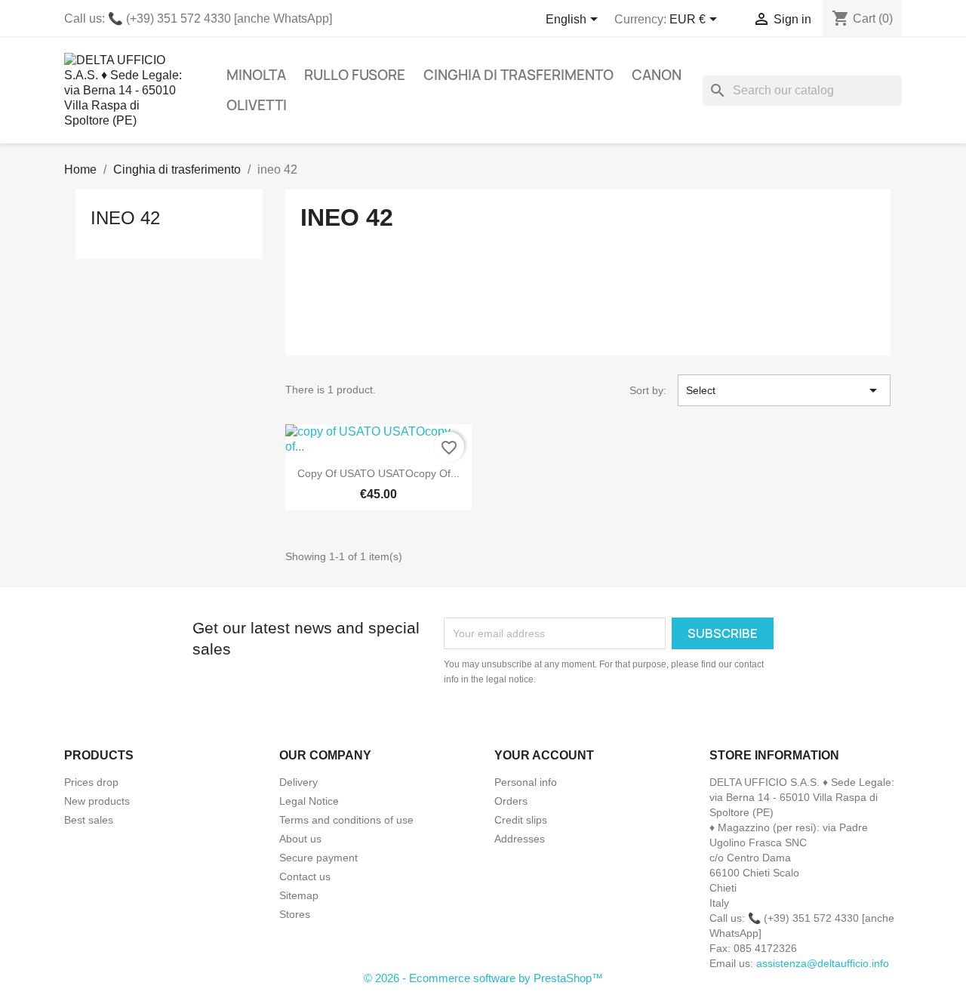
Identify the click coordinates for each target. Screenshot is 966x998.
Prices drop (91, 782)
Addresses (519, 839)
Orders (511, 801)
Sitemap (298, 895)
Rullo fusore (354, 75)
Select (784, 390)
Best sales (88, 820)
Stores (294, 914)
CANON (656, 75)
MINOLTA (256, 75)
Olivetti (256, 105)
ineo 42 (125, 218)
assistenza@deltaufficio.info (822, 963)
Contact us (305, 876)
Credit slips (520, 820)
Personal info (525, 782)
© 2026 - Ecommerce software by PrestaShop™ (483, 978)
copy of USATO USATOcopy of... (378, 473)
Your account (544, 755)
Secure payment (318, 858)
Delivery (298, 782)
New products (97, 801)
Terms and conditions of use (346, 820)
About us (300, 839)
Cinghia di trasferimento (518, 75)
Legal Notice (309, 801)
